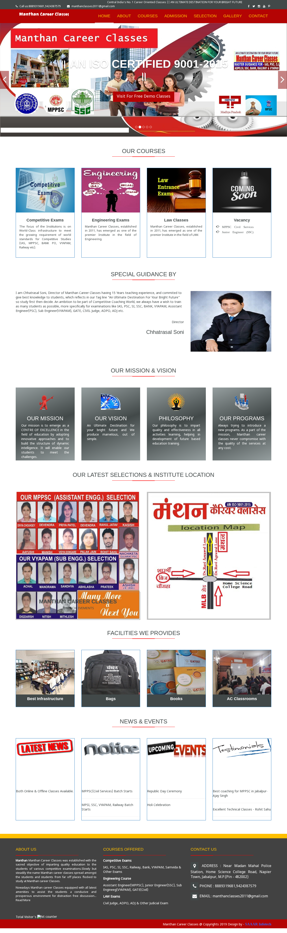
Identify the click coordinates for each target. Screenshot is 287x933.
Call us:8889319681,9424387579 (40, 6)
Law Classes (176, 220)
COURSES (148, 16)
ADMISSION (175, 16)
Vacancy (242, 220)
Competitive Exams (45, 220)
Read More (23, 900)
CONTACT (258, 16)
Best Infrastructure (45, 698)
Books (176, 698)
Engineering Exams (110, 220)
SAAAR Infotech (258, 924)
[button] (4, 80)
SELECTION (205, 16)
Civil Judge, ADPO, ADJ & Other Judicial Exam (135, 903)
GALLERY (232, 16)
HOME (104, 16)
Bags (111, 698)
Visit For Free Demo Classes (143, 96)
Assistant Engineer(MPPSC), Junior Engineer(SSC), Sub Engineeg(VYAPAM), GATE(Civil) (142, 887)
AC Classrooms (242, 698)
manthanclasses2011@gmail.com (93, 6)
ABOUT (124, 16)
